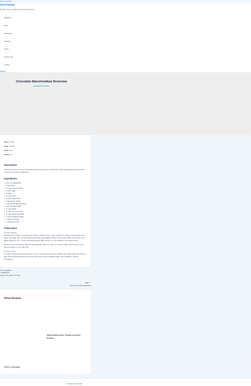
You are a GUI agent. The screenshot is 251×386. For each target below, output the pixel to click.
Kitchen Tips (8, 57)
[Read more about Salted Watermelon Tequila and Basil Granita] (67, 330)
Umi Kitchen (7, 4)
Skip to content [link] (5, 1)
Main (5, 25)
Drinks (6, 49)
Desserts (7, 41)
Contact (7, 65)
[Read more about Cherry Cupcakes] (24, 362)
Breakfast (7, 18)
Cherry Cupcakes (12, 367)
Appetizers (8, 33)
